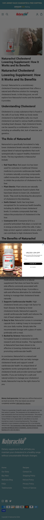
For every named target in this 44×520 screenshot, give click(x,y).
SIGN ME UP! (33, 263)
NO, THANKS (33, 267)
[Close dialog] (42, 244)
